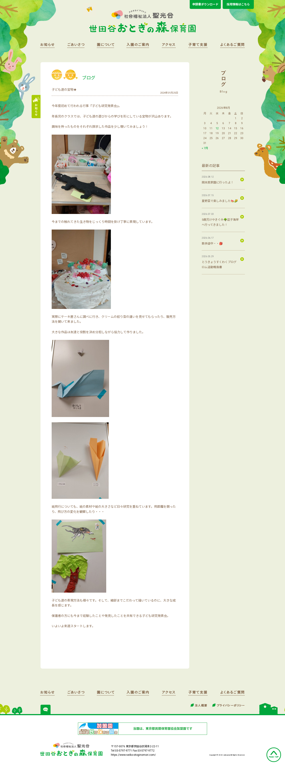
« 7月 (205, 148)
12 (217, 128)
